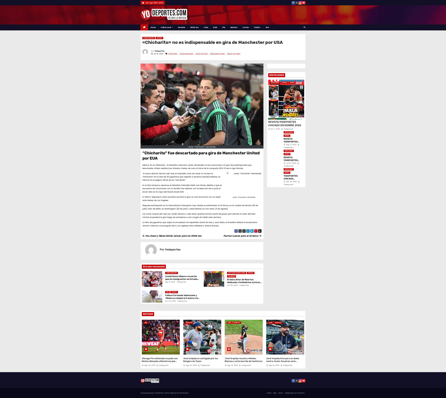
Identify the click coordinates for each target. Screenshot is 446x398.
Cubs (206, 27)
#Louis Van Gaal (201, 54)
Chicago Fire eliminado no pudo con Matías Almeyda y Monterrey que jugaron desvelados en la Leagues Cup (160, 362)
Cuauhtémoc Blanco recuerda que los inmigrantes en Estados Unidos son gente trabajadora (182, 279)
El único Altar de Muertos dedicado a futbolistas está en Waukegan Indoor (243, 282)
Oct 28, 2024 (232, 285)
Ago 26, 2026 (150, 365)
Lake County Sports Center (236, 273)
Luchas (246, 27)
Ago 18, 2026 (274, 365)
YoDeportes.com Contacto (295, 393)
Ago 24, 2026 (191, 365)
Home (153, 27)
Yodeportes (159, 51)
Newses (173, 393)
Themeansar (184, 393)
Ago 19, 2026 (232, 365)
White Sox (194, 27)
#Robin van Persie (233, 54)
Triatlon (257, 27)
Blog (274, 393)
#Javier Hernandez (186, 54)
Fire (223, 27)
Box (267, 27)
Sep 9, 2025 (170, 282)
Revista (292, 82)
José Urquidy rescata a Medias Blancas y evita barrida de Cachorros (243, 360)
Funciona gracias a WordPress (152, 393)
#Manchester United (217, 54)
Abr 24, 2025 (291, 181)
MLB (167, 292)
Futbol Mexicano (148, 38)
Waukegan (231, 276)
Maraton (234, 27)
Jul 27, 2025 (291, 163)
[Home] (144, 27)
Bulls (215, 27)
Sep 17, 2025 (291, 144)
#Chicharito (173, 54)
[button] (304, 27)
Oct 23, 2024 (170, 301)
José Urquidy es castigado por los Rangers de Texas (200, 360)
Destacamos (275, 82)
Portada (159, 38)
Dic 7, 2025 (276, 129)
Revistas (181, 27)
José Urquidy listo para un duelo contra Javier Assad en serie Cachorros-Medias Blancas (282, 361)
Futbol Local (166, 27)
